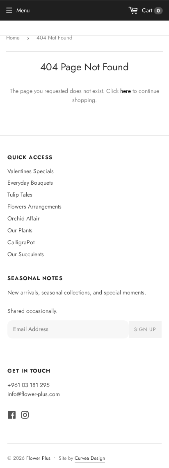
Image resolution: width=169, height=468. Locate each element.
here (125, 91)
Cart (150, 10)
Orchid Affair (23, 218)
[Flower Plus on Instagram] (25, 416)
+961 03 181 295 (28, 385)
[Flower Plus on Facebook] (11, 416)
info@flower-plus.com (33, 394)
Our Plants (19, 230)
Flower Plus (38, 458)
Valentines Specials (30, 171)
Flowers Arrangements (34, 206)
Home (13, 38)
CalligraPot (20, 242)
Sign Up (145, 329)
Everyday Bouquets (30, 182)
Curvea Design (90, 458)
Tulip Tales (19, 194)
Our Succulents (25, 254)
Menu (23, 10)
